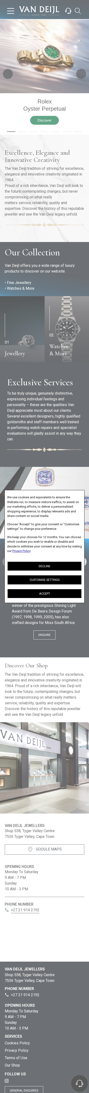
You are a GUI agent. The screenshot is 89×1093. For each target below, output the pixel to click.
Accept (44, 593)
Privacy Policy (21, 551)
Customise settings (45, 580)
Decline (44, 566)
